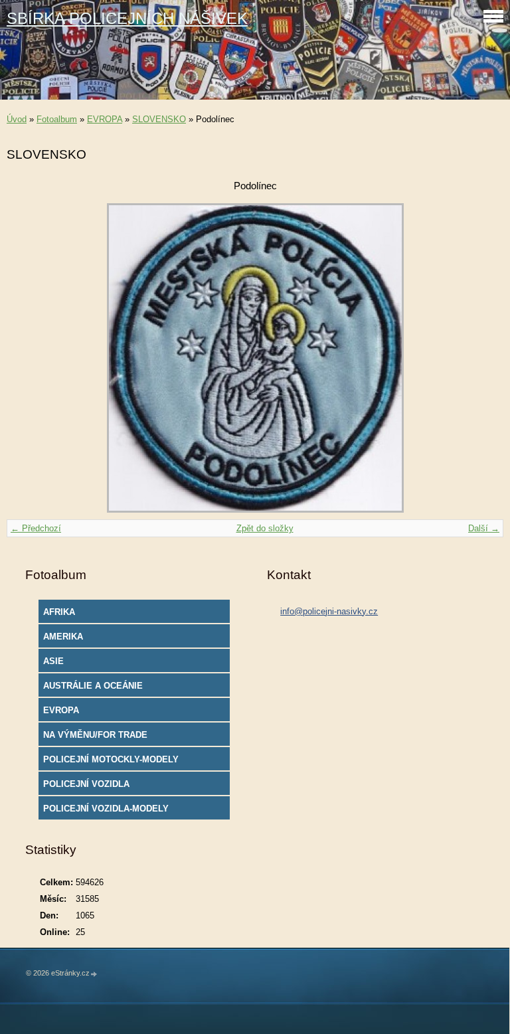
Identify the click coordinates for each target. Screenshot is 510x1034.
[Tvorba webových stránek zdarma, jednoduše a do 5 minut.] (94, 974)
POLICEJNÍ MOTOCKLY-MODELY (111, 759)
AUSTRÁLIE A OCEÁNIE (93, 686)
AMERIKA (63, 637)
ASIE (53, 661)
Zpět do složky (265, 528)
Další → (483, 528)
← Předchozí (36, 528)
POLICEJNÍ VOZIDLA (86, 784)
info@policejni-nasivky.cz (329, 611)
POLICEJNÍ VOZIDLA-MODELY (106, 809)
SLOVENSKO (159, 119)
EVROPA (104, 119)
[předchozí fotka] (28, 358)
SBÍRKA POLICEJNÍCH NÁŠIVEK (127, 18)
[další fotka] (482, 358)
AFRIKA (59, 612)
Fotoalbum (57, 119)
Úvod (17, 119)
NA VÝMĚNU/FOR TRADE (95, 735)
